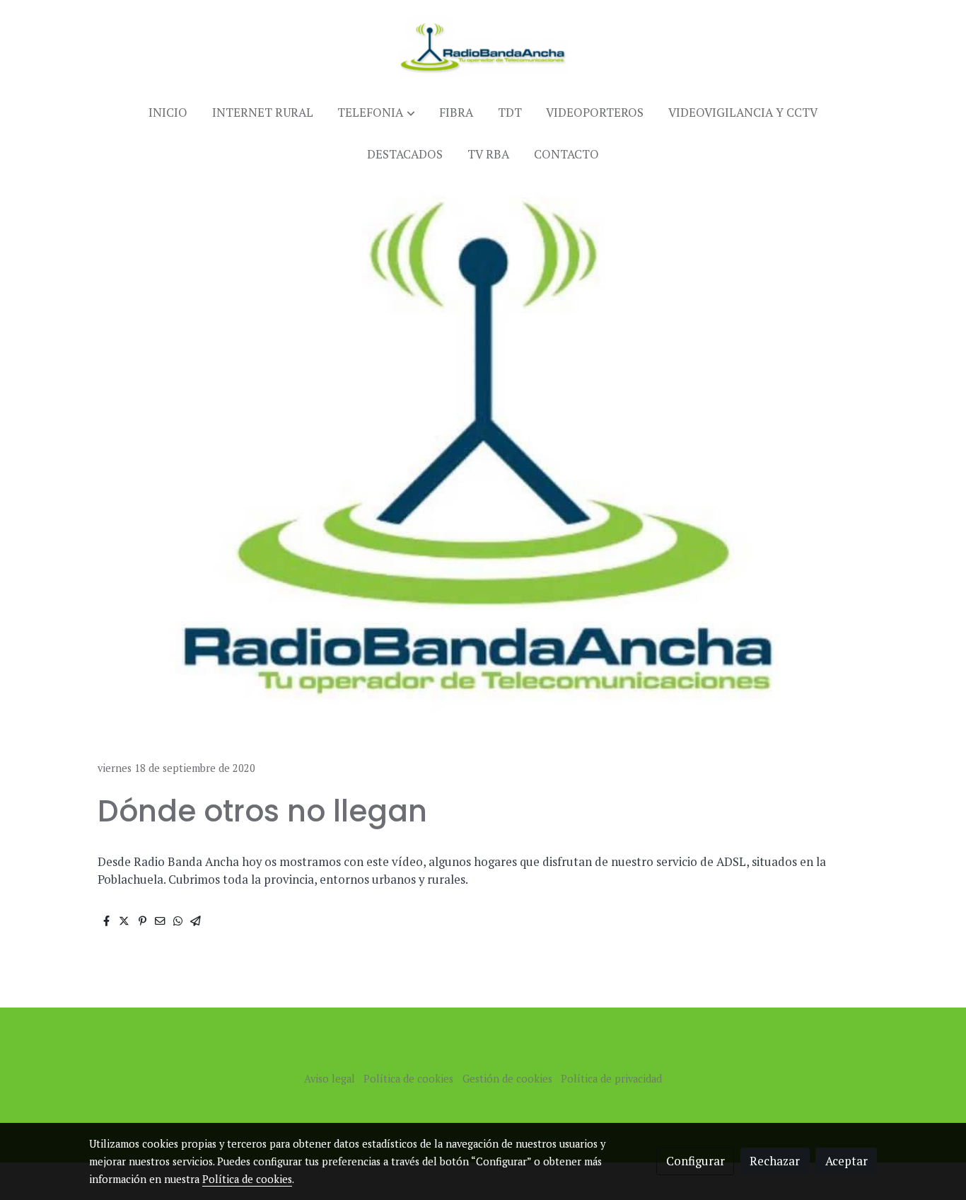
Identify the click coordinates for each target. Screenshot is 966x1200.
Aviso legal (329, 1078)
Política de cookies (408, 1078)
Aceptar (846, 1161)
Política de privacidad (611, 1078)
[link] (483, 46)
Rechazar (775, 1161)
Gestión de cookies (507, 1078)
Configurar (695, 1161)
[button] (376, 113)
